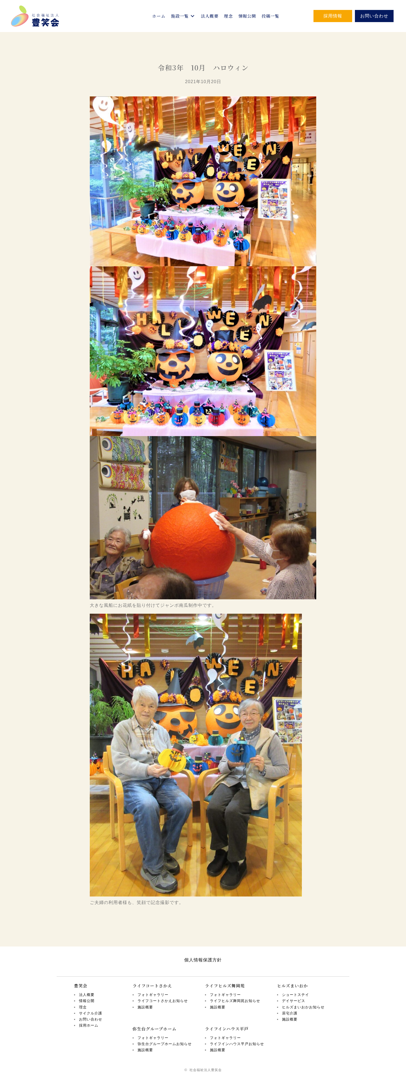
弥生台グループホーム (154, 1029)
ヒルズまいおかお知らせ (303, 1007)
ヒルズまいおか (292, 985)
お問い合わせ (90, 1019)
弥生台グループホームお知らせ (165, 1044)
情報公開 (86, 1001)
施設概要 (145, 1007)
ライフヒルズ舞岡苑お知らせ (235, 1001)
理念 (83, 1007)
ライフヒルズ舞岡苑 (225, 985)
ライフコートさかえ (152, 985)
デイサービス (293, 1001)
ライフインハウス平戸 (227, 1029)
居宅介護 (289, 1013)
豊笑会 (80, 985)
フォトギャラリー (153, 995)
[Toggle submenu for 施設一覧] (192, 16)
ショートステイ (295, 995)
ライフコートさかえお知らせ (163, 1001)
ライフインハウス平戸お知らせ (237, 1044)
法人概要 (86, 995)
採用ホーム (88, 1025)
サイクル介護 (90, 1013)
